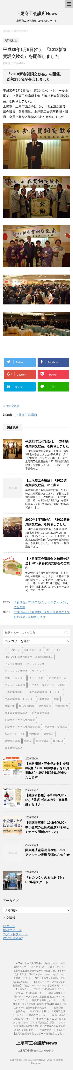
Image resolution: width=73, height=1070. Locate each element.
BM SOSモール (33, 650)
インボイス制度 (13, 664)
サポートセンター (15, 678)
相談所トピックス (15, 734)
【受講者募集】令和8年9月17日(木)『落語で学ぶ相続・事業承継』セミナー (47, 800)
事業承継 (44, 699)
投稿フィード (12, 930)
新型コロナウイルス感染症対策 (22, 727)
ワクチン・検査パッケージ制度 (47, 685)
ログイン (9, 926)
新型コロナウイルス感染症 (20, 720)
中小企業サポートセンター (20, 699)
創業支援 (10, 706)
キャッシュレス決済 (16, 671)
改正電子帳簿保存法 (16, 713)
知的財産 (34, 734)
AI (6, 650)
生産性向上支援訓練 (55, 727)
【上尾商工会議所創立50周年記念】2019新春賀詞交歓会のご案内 (47, 563)
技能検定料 (61, 706)
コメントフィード (15, 934)
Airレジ (15, 650)
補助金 (28, 741)
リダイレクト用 (38, 1011)
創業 (56, 699)
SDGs (57, 650)
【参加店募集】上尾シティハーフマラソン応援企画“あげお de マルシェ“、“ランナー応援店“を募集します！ (39, 997)
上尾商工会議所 (26, 415)
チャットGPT (37, 678)
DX (47, 650)
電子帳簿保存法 (13, 748)
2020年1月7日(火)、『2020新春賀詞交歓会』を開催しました (47, 522)
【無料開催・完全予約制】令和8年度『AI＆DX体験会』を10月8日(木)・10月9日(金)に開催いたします (47, 770)
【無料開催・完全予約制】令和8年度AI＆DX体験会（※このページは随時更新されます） (39, 1004)
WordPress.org (13, 938)
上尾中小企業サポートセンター (44, 692)
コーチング (38, 671)
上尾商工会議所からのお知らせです (36, 1050)
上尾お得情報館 (13, 692)
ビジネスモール (58, 678)
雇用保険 (58, 741)
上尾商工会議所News (36, 13)
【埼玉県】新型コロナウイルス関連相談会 (29, 657)
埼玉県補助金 (26, 706)
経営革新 (49, 734)
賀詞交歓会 (12, 405)
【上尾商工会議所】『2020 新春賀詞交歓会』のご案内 (46, 483)
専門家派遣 (45, 706)
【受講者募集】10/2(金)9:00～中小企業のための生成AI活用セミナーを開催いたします (47, 827)
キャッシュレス (35, 664)
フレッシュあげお (15, 685)
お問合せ (58, 1007)
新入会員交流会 (40, 713)
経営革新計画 (12, 741)
